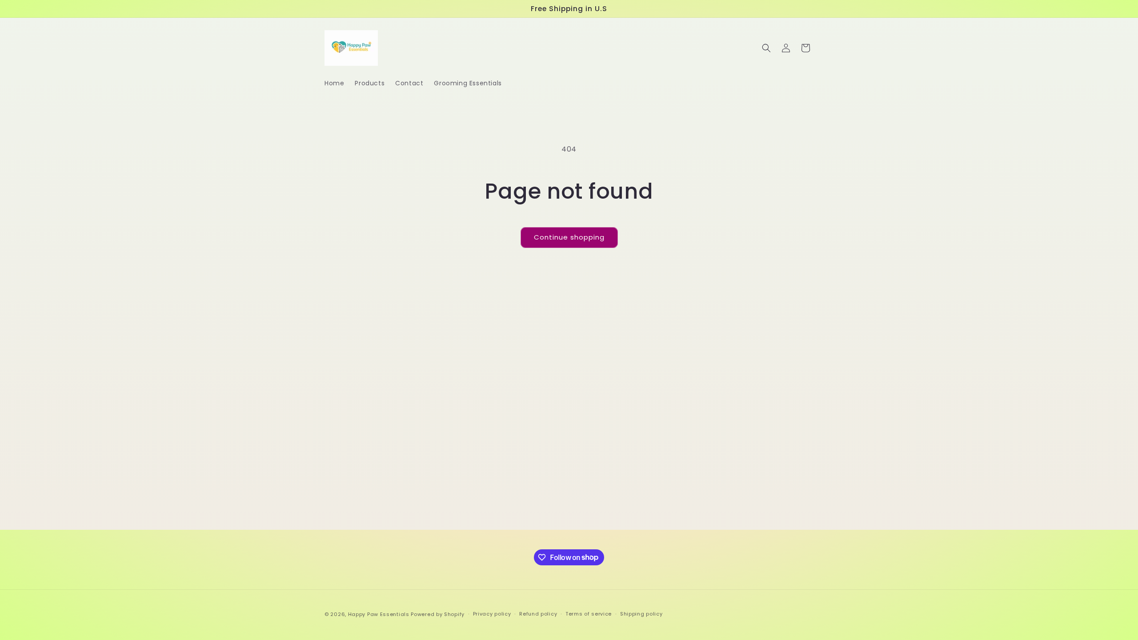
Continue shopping (569, 237)
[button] (766, 48)
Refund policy (538, 613)
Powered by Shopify (438, 614)
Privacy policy (492, 613)
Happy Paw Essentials (378, 614)
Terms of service (588, 613)
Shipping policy (641, 613)
